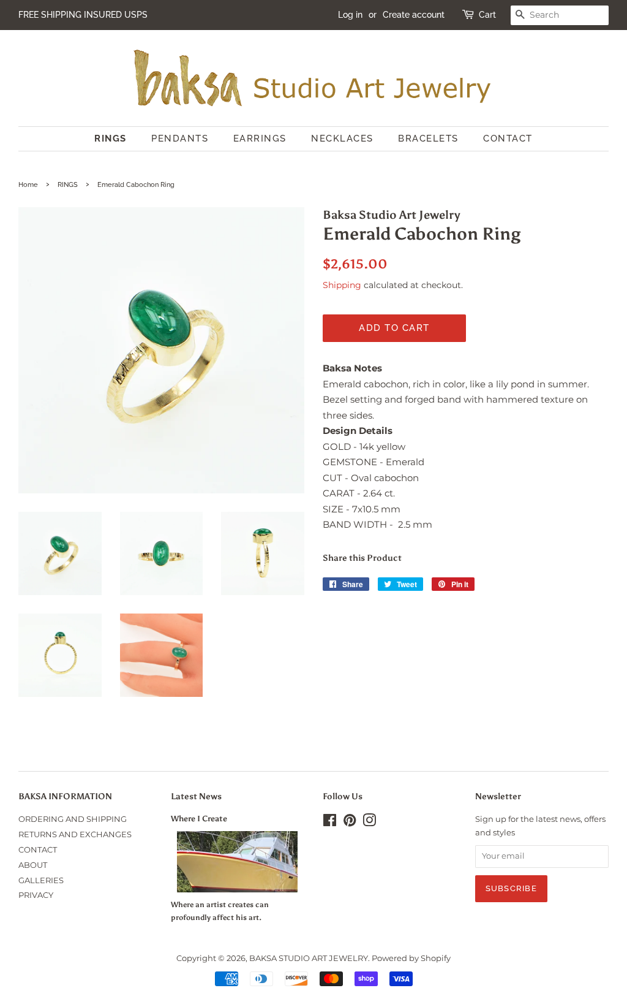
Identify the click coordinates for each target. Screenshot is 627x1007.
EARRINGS (260, 138)
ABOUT (32, 865)
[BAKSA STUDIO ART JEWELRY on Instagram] (369, 822)
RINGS (110, 138)
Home (28, 184)
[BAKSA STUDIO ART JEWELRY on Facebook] (330, 822)
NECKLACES (342, 138)
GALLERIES (41, 880)
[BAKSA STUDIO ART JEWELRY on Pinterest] (349, 822)
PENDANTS (179, 138)
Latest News (196, 796)
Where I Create (199, 818)
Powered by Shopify (411, 958)
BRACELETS (428, 138)
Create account (414, 15)
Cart (487, 15)
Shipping (342, 285)
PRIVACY (35, 895)
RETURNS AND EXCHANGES (75, 834)
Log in (350, 15)
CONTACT (508, 138)
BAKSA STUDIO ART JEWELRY (308, 958)
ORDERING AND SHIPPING (72, 819)
